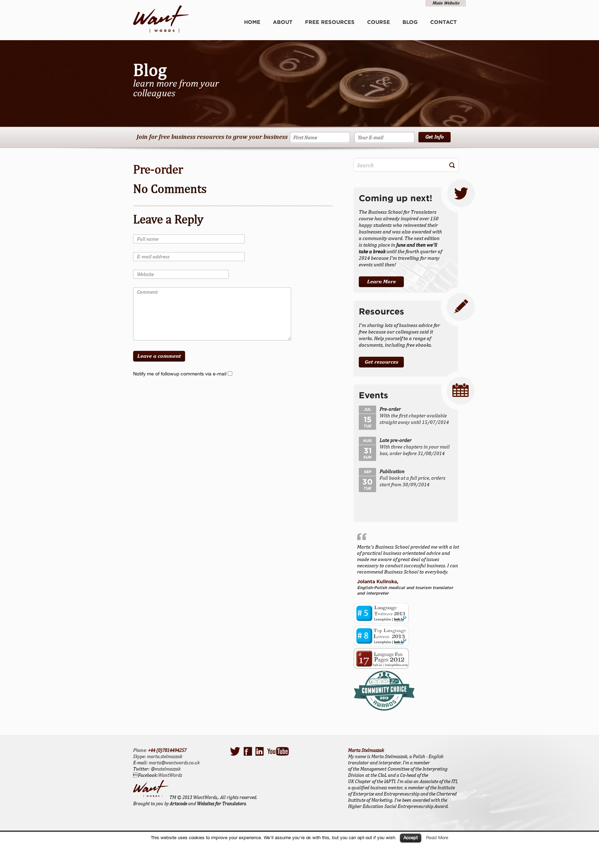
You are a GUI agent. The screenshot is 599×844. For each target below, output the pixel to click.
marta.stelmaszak (164, 756)
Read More (437, 837)
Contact (443, 22)
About (283, 22)
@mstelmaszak (166, 769)
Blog (410, 22)
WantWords (170, 775)
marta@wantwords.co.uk (174, 762)
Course (378, 22)
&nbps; (445, 3)
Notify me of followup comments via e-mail (179, 373)
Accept (410, 837)
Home (252, 22)
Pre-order (158, 169)
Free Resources (330, 22)
